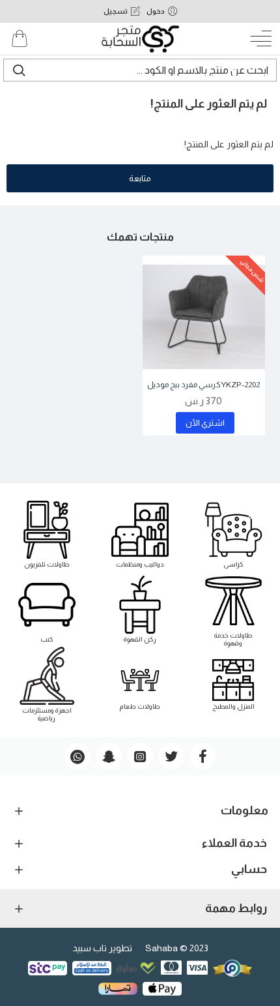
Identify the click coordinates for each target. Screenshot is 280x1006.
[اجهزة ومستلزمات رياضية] (47, 683)
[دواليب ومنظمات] (140, 534)
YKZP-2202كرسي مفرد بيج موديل (203, 384)
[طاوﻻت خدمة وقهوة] (233, 609)
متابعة (140, 178)
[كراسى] (233, 534)
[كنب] (47, 609)
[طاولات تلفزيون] (47, 534)
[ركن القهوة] (140, 609)
